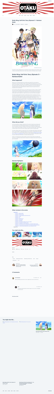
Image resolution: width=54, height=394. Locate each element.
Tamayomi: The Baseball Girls (19, 133)
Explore (25, 15)
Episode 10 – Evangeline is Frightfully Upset (21, 222)
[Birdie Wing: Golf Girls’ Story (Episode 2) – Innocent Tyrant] (10, 351)
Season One (16, 212)
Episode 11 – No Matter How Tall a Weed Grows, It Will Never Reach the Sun (26, 223)
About (22, 15)
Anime (28, 15)
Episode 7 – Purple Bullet (19, 219)
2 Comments (26, 24)
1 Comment (41, 332)
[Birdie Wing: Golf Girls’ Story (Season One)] (43, 325)
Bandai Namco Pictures (19, 258)
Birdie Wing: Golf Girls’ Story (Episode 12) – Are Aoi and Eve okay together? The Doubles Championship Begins (26, 383)
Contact (34, 15)
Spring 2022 (14, 260)
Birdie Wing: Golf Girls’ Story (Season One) (42, 331)
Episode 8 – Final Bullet (18, 220)
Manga (31, 15)
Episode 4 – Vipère (18, 216)
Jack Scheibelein (17, 277)
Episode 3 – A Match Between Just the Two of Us (22, 215)
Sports (37, 258)
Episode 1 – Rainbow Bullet (19, 213)
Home (19, 15)
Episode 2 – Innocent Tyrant (19, 214)
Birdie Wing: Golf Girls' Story (28, 258)
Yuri (18, 260)
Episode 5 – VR (17, 217)
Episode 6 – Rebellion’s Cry (19, 218)
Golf (34, 258)
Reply (40, 277)
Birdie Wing (22, 24)
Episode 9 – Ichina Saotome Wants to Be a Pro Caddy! (23, 221)
